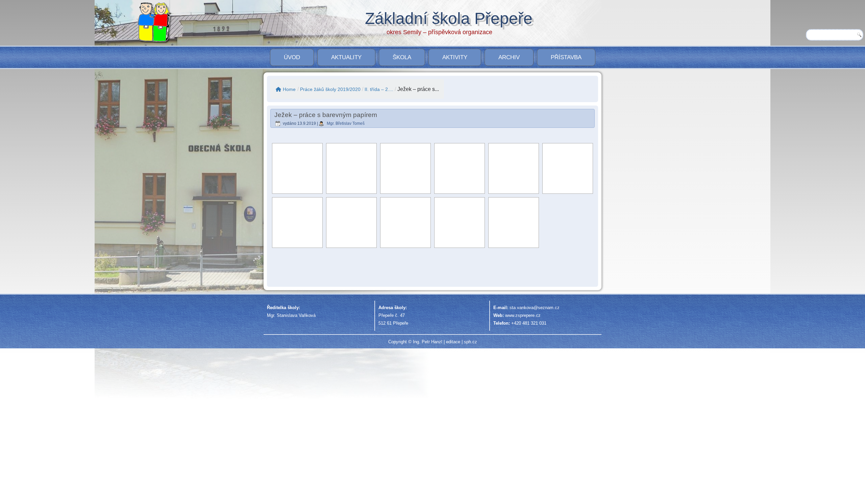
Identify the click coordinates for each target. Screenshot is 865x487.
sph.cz (470, 341)
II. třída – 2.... (379, 89)
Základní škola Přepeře (449, 18)
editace (453, 341)
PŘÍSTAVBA (566, 57)
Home (289, 89)
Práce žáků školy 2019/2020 (330, 89)
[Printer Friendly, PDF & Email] (573, 274)
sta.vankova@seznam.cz (535, 307)
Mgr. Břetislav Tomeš (346, 123)
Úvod (292, 57)
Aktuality (346, 57)
